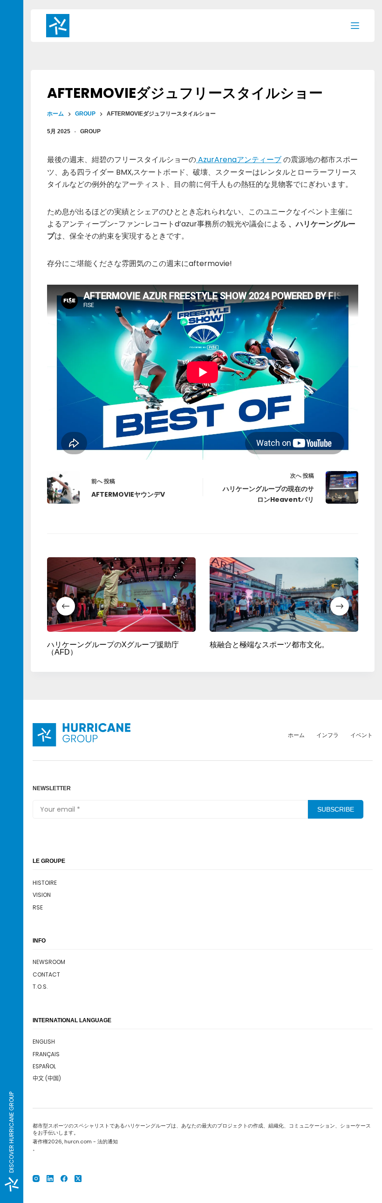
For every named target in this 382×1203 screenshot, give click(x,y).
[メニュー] (355, 25)
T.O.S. (40, 987)
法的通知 (107, 1141)
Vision (42, 895)
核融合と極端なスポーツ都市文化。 (269, 644)
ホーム (296, 735)
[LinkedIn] (50, 1178)
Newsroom (49, 962)
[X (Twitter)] (78, 1178)
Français (46, 1054)
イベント (361, 735)
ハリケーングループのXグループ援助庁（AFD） (113, 648)
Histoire (45, 883)
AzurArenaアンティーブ (238, 159)
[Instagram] (36, 1178)
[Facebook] (64, 1178)
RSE (38, 907)
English (44, 1042)
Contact (46, 974)
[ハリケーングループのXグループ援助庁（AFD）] (121, 594)
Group (90, 131)
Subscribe (335, 809)
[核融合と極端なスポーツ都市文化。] (284, 594)
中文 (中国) (47, 1078)
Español (44, 1066)
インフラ (327, 735)
